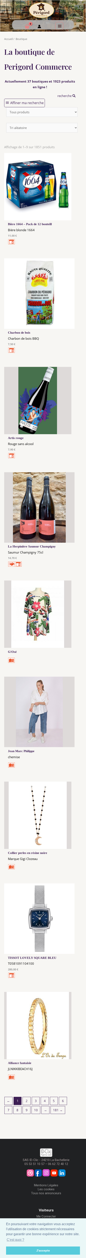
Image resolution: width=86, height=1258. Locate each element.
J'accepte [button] (43, 1250)
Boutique (21, 39)
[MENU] (59, 26)
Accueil (8, 39)
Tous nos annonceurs (46, 1193)
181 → (58, 1110)
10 (36, 1110)
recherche (64, 96)
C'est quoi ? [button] (15, 1239)
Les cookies (46, 1189)
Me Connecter (46, 1216)
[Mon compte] (39, 27)
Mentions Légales (46, 1185)
